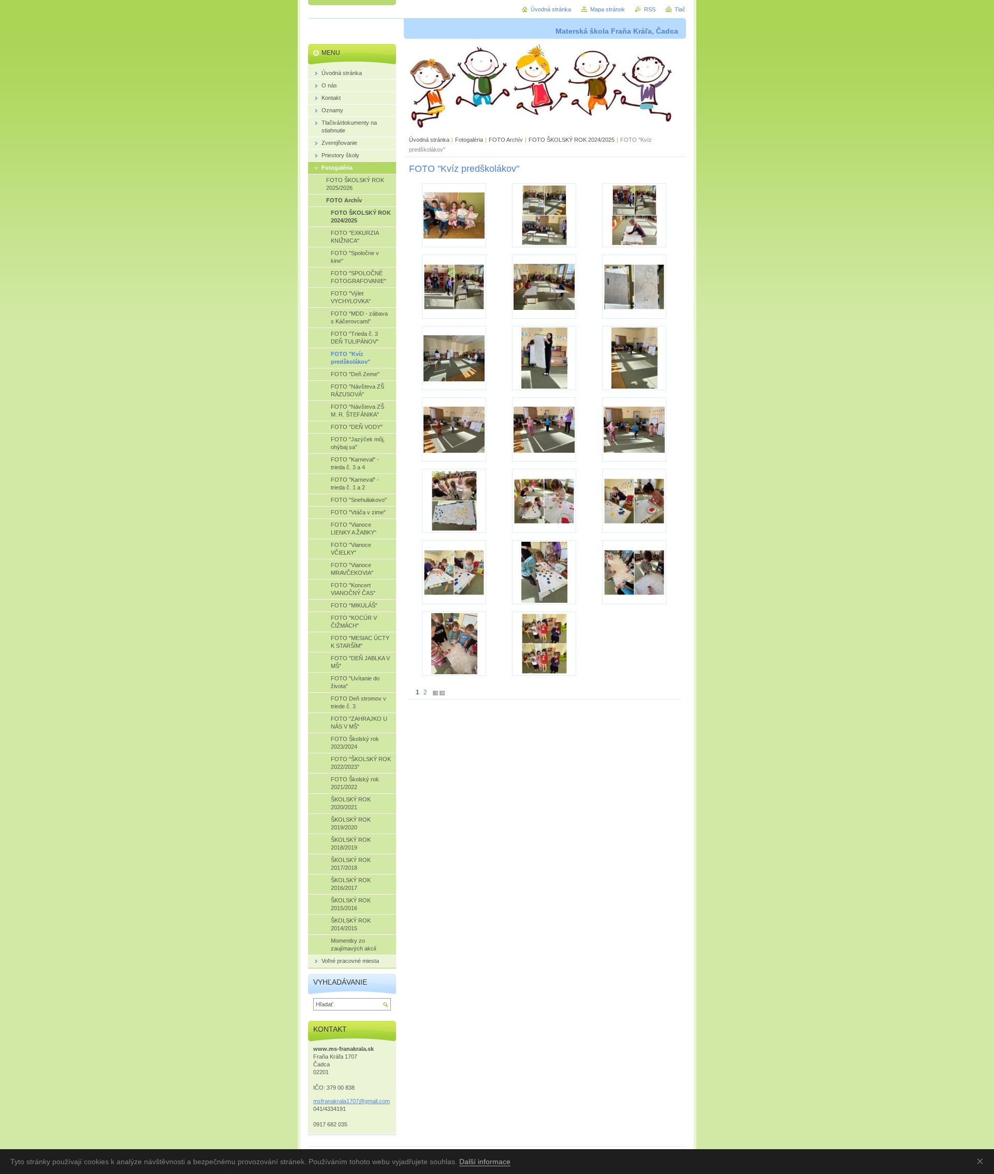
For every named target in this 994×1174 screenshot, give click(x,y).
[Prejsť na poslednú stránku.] (442, 692)
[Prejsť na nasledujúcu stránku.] (435, 692)
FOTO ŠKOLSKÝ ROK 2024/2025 (572, 140)
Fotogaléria (469, 140)
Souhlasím (982, 1161)
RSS (649, 9)
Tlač (680, 9)
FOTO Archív (506, 140)
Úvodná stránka (429, 140)
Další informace (484, 1161)
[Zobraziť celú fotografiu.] (454, 215)
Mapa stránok (607, 9)
